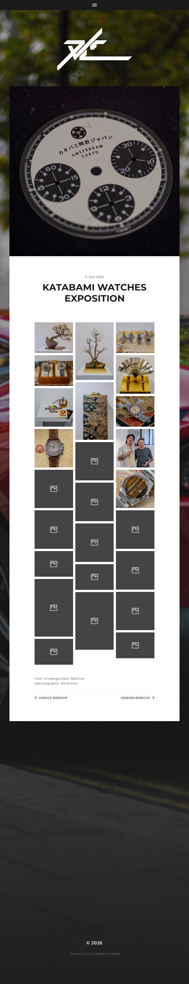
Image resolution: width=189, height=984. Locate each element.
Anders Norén (106, 954)
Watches (77, 678)
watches (70, 683)
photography (48, 683)
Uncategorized (56, 678)
